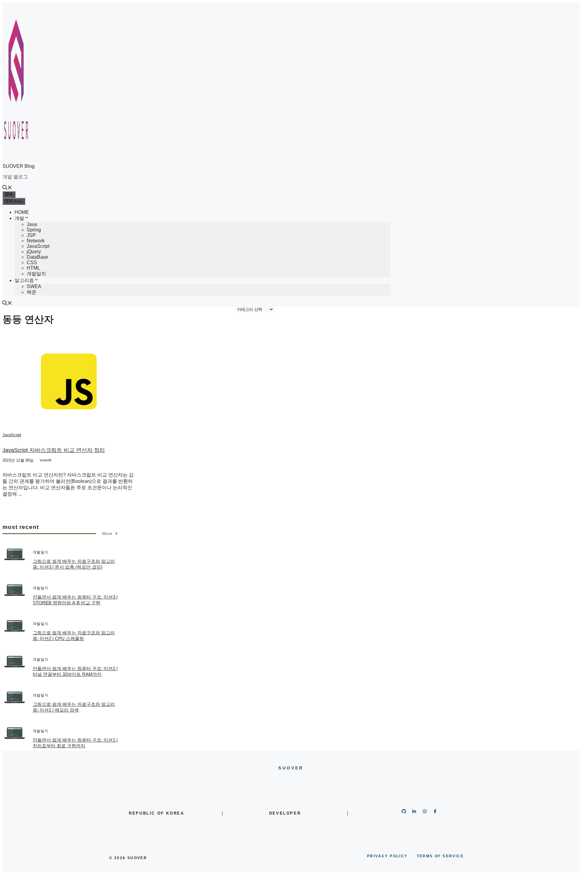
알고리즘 (24, 280)
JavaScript (38, 246)
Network (36, 240)
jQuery (34, 251)
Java (32, 224)
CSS (32, 262)
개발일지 (36, 273)
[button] (7, 188)
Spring (34, 229)
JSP (31, 235)
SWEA (34, 286)
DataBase (37, 257)
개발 (19, 218)
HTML (33, 268)
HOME (22, 212)
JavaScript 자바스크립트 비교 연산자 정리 (53, 450)
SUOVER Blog (18, 166)
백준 (31, 292)
